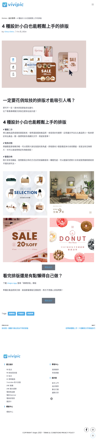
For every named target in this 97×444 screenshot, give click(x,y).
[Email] (92, 435)
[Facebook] (86, 429)
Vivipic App (12, 283)
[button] (93, 4)
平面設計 (21, 314)
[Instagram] (92, 429)
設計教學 (12, 18)
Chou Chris (9, 31)
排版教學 (30, 314)
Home (4, 18)
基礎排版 (12, 314)
